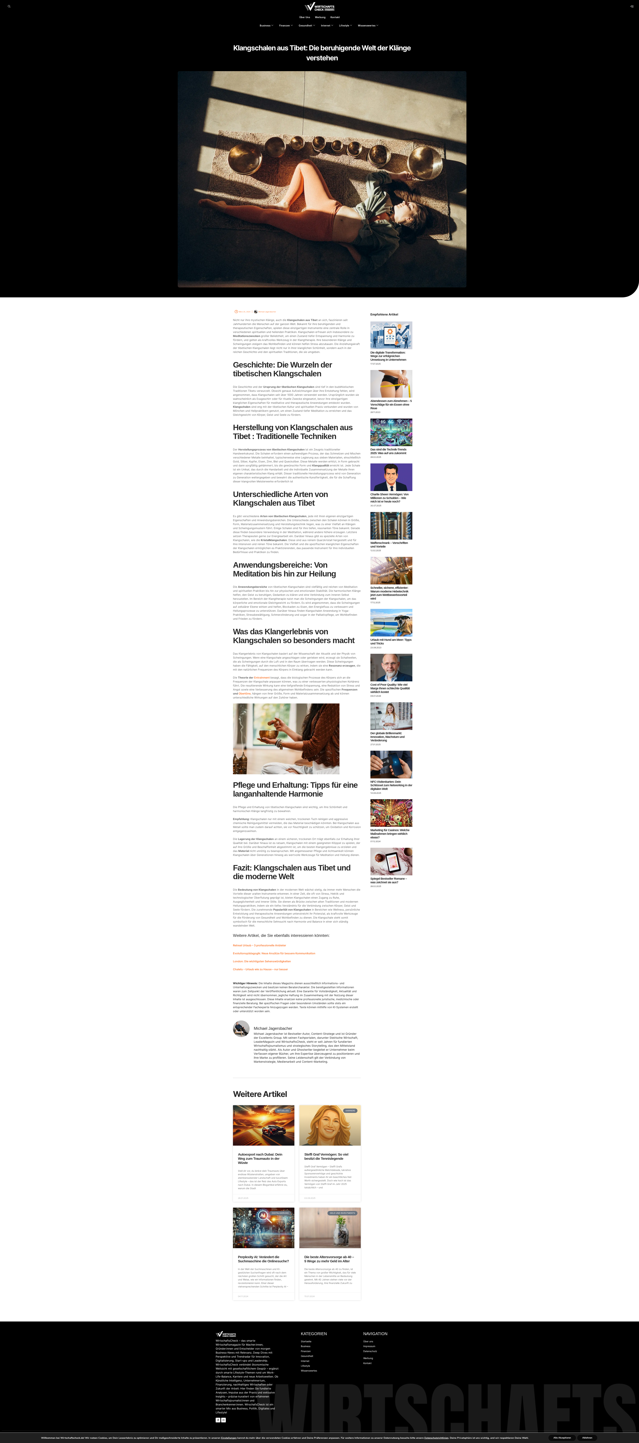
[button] (9, 6)
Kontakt (335, 17)
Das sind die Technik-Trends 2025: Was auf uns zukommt (388, 451)
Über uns (304, 17)
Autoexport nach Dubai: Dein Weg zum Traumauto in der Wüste (260, 1158)
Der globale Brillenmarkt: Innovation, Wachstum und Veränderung (387, 737)
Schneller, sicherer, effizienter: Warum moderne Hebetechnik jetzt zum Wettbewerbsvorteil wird (389, 593)
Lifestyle (344, 25)
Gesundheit (305, 25)
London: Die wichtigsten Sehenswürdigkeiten (262, 961)
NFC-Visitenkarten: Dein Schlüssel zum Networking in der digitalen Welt (391, 785)
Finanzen (284, 25)
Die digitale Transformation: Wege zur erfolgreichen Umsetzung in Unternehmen (388, 356)
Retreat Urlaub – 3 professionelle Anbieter (259, 945)
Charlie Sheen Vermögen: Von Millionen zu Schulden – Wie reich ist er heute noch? (389, 498)
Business (265, 25)
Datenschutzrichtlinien (436, 1438)
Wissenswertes (366, 25)
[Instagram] (223, 1420)
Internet (325, 25)
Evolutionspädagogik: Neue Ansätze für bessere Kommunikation (274, 953)
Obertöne (245, 693)
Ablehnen (587, 1437)
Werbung (320, 17)
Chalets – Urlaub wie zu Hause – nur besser (260, 969)
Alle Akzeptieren (562, 1437)
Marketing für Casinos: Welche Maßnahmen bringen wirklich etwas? (389, 833)
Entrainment (262, 677)
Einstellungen (229, 1437)
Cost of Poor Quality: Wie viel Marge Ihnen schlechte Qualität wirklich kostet (390, 688)
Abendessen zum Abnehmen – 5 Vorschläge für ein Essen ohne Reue (391, 404)
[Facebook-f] (218, 1420)
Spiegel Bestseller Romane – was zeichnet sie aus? (388, 880)
